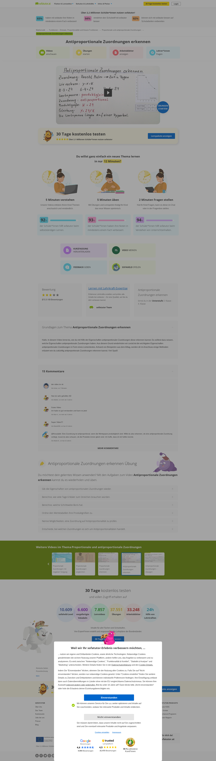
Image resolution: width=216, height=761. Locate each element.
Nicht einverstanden (109, 717)
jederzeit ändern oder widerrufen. (81, 685)
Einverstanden (109, 697)
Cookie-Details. (146, 665)
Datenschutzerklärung (121, 665)
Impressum (116, 732)
